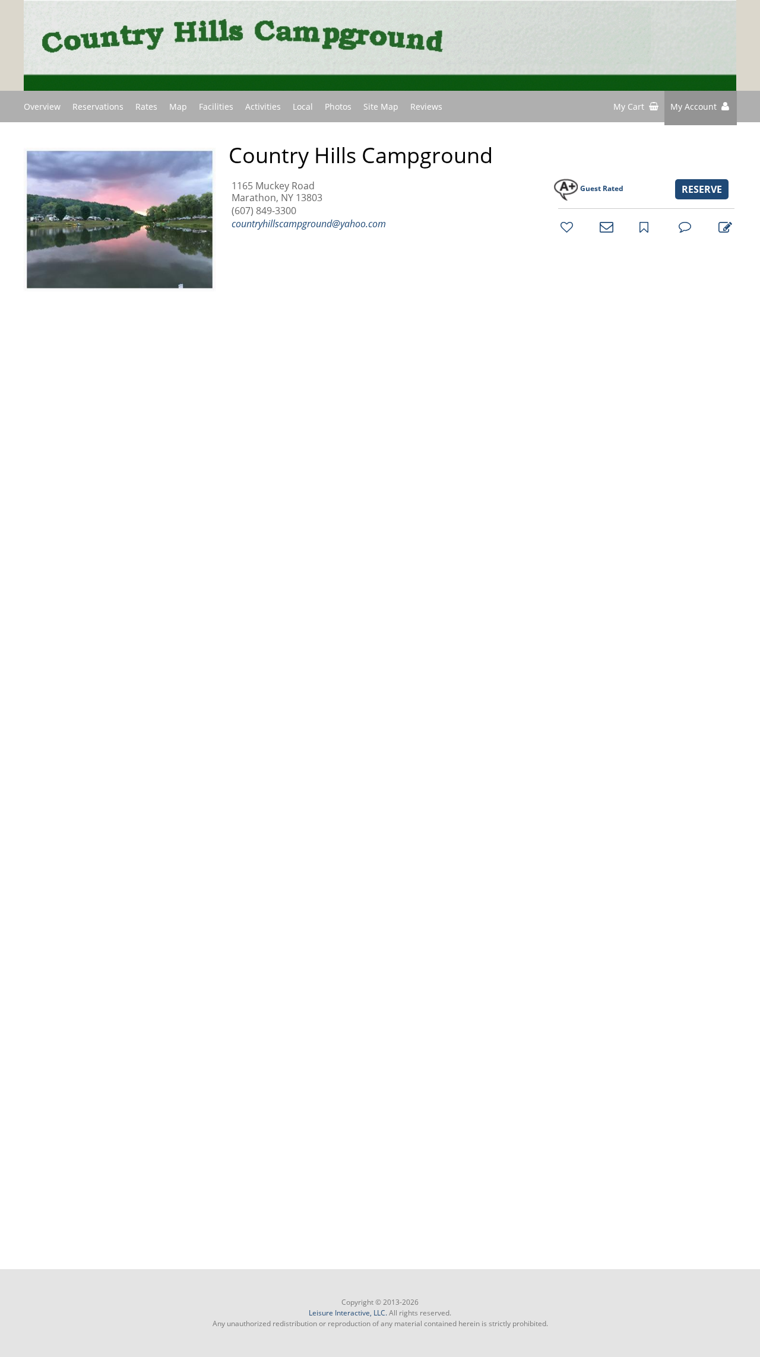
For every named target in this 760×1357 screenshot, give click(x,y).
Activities (263, 106)
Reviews (426, 106)
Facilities (216, 106)
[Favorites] (565, 226)
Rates (146, 106)
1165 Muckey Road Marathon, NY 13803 (277, 191)
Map (178, 106)
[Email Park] (604, 226)
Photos (338, 106)
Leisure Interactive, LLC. (348, 1313)
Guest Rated (601, 188)
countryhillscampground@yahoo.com (309, 223)
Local (303, 106)
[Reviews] (683, 226)
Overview (42, 106)
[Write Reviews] (723, 226)
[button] (700, 108)
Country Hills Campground (361, 155)
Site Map (380, 106)
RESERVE (702, 189)
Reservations (98, 106)
